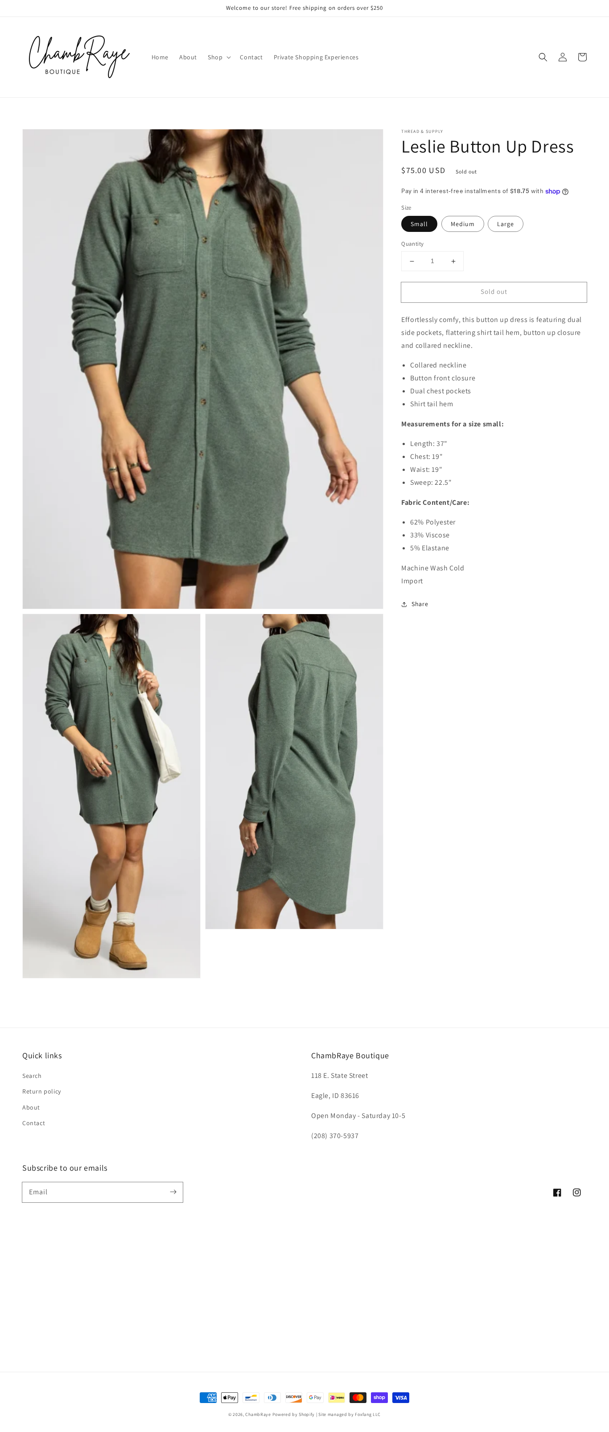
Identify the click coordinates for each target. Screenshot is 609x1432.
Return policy (41, 1091)
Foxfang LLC (368, 1414)
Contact (33, 1123)
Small (419, 224)
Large (505, 224)
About (31, 1107)
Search (32, 1076)
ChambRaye (258, 1414)
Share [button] (419, 604)
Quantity (412, 244)
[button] (218, 57)
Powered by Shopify (293, 1414)
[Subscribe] (173, 1192)
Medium (463, 224)
